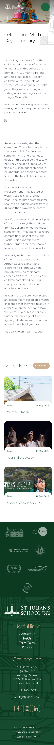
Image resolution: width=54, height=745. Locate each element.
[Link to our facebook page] (18, 708)
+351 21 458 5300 (26, 690)
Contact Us (27, 634)
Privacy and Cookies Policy (27, 732)
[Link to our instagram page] (27, 708)
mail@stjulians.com (27, 697)
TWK (34, 736)
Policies (27, 647)
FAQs (27, 638)
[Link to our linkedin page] (36, 708)
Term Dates (27, 643)
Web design (23, 736)
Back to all (41, 366)
